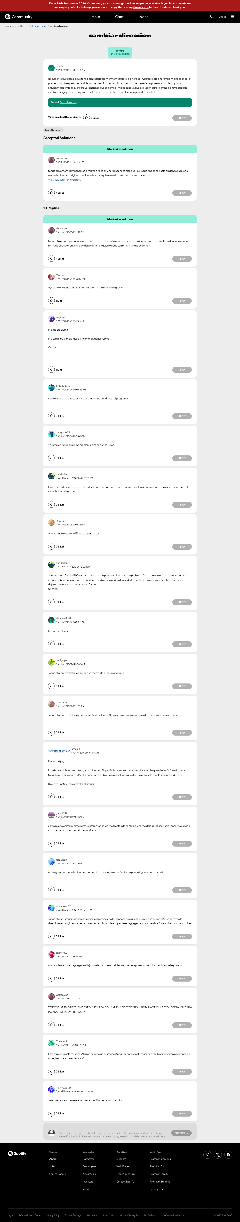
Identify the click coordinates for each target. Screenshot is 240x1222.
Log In (222, 16)
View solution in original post (64, 179)
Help (96, 16)
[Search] (212, 17)
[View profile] (51, 68)
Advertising (89, 1174)
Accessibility (109, 1215)
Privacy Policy (52, 1215)
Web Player (123, 1166)
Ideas (143, 16)
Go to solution (121, 54)
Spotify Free (157, 1189)
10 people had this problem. (64, 117)
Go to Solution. (68, 102)
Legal (10, 1215)
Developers (89, 1166)
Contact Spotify (125, 1181)
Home (23, 26)
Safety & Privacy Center (29, 1215)
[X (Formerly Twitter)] (218, 1155)
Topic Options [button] (52, 130)
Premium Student (160, 1181)
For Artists (89, 1159)
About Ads (92, 1215)
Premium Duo (158, 1166)
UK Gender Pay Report (173, 1215)
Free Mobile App (126, 1174)
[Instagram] (207, 1155)
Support (121, 1159)
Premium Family (159, 1174)
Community (22, 16)
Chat (119, 16)
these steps (141, 7)
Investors (88, 1181)
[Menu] (232, 16)
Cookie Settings (72, 1215)
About (52, 1159)
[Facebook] (228, 1155)
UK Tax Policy (150, 1215)
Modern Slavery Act (129, 1215)
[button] (191, 68)
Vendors (88, 1189)
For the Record (57, 1174)
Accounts (42, 26)
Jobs (52, 1166)
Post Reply (181, 1133)
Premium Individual (160, 1159)
